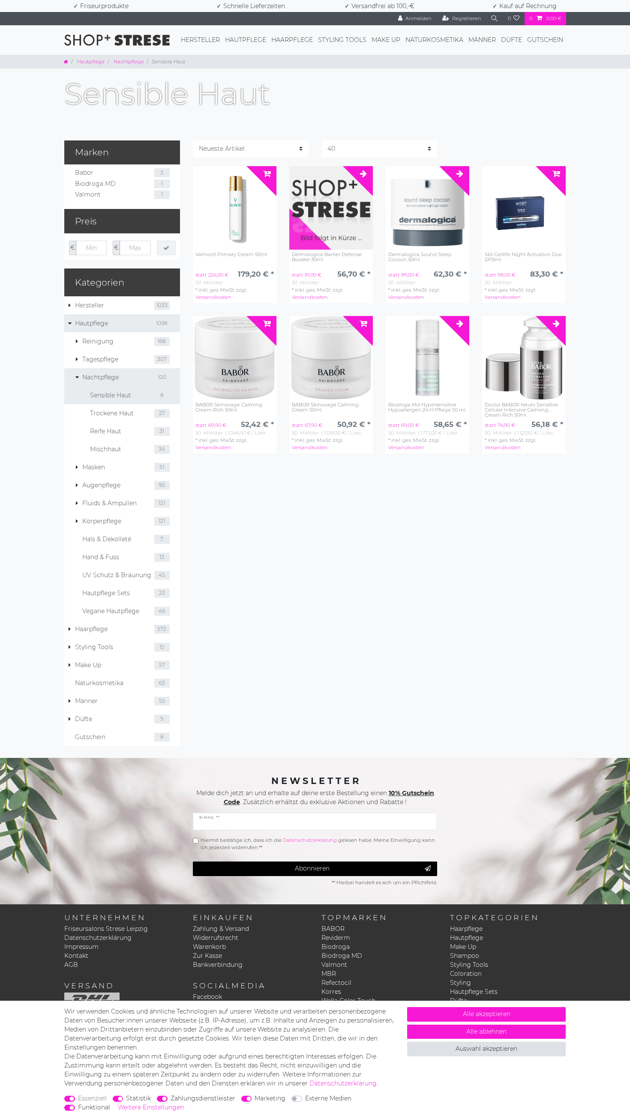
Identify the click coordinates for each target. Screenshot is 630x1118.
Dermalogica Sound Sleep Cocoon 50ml (420, 257)
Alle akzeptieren (486, 1014)
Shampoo (464, 956)
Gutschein (545, 40)
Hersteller (200, 40)
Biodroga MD (341, 956)
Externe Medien (328, 1098)
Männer (482, 40)
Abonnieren (312, 868)
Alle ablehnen (486, 1031)
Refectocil (336, 983)
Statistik (138, 1098)
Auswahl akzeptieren (486, 1048)
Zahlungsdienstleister (203, 1098)
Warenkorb (209, 947)
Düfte (511, 40)
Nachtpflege (128, 62)
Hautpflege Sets (474, 992)
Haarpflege (292, 40)
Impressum (81, 947)
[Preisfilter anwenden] (166, 248)
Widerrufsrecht (215, 938)
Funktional (94, 1107)
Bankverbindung (218, 965)
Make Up (386, 40)
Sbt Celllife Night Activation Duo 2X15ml (523, 257)
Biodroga (335, 947)
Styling (460, 983)
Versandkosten (213, 297)
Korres (331, 992)
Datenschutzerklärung (98, 938)
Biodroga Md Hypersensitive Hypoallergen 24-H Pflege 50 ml (426, 407)
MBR (328, 974)
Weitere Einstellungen (151, 1107)
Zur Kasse (207, 956)
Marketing (270, 1098)
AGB (71, 965)
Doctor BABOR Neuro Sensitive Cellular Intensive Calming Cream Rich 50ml (521, 409)
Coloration (466, 974)
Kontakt (76, 956)
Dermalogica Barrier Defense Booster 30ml (327, 257)
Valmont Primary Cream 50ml (231, 254)
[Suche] (494, 18)
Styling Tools (342, 40)
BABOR (333, 929)
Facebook (207, 997)
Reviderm (335, 938)
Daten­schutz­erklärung (343, 1083)
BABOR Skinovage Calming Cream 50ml (325, 407)
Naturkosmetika (434, 40)
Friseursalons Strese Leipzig (106, 929)
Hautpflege (245, 40)
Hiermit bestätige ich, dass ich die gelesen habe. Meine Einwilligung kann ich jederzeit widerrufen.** (318, 843)
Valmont (334, 965)
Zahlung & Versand (221, 929)
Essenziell (92, 1098)
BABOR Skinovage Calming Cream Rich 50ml (228, 407)
